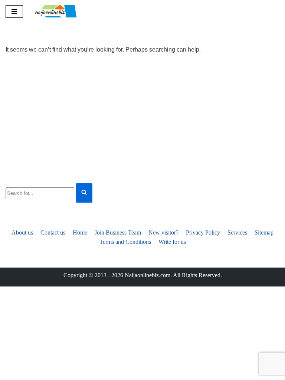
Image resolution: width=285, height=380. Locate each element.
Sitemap (264, 232)
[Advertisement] (142, 118)
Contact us (52, 232)
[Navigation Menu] (14, 11)
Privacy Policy (203, 232)
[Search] (84, 193)
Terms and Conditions (125, 242)
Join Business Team (118, 232)
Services (237, 232)
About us (22, 232)
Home (80, 232)
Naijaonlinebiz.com (147, 275)
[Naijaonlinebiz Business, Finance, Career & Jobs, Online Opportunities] (56, 11)
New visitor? (163, 232)
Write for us (172, 242)
